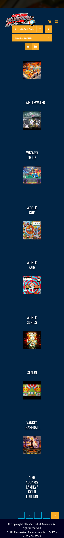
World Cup (32, 210)
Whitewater (35, 102)
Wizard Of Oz (32, 155)
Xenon (32, 372)
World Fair (32, 264)
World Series (32, 319)
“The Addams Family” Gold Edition (32, 486)
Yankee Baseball (32, 425)
